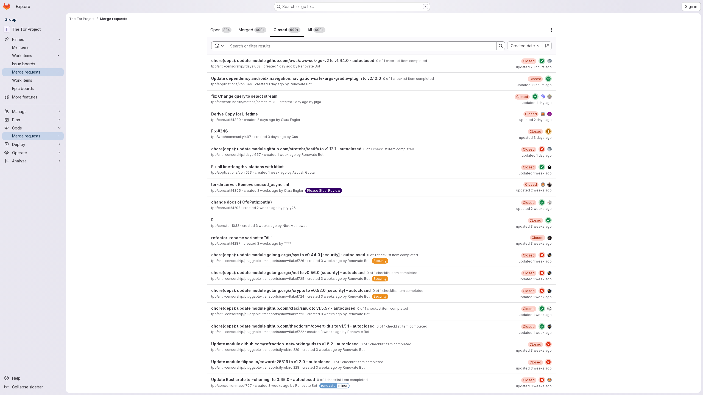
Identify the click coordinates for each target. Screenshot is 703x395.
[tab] (221, 30)
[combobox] (525, 45)
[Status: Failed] (542, 149)
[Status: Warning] (548, 131)
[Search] (500, 45)
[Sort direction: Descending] (547, 45)
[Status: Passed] (542, 61)
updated (534, 67)
